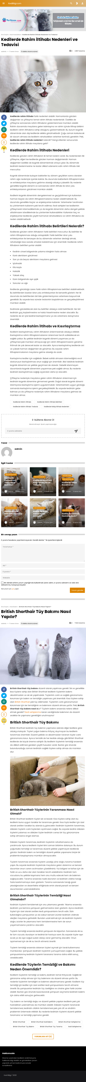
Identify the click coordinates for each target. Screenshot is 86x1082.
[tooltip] (4, 117)
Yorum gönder (77, 590)
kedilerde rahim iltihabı (22, 402)
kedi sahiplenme (74, 1026)
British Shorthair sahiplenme (69, 1022)
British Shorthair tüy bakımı (23, 1026)
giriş (13, 589)
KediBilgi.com (14, 3)
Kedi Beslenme (67, 475)
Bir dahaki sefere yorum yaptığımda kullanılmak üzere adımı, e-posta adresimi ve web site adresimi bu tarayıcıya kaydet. (40, 584)
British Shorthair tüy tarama (51, 1026)
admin (3, 51)
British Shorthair (22, 702)
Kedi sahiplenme (32, 712)
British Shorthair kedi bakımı (42, 1022)
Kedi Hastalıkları (11, 474)
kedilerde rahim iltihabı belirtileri (49, 402)
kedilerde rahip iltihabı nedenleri (56, 407)
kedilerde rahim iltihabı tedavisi (25, 407)
